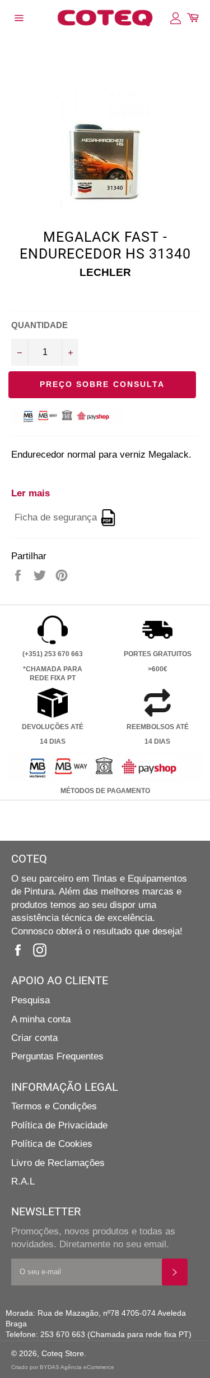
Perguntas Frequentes (57, 1056)
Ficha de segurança (56, 517)
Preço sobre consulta (102, 384)
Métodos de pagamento (105, 791)
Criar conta (34, 1038)
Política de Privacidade (59, 1125)
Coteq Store (62, 1353)
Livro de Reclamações (58, 1163)
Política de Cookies (51, 1144)
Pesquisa (30, 1000)
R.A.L (23, 1181)
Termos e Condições (54, 1106)
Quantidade (39, 325)
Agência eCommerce (87, 1367)
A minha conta (41, 1019)
